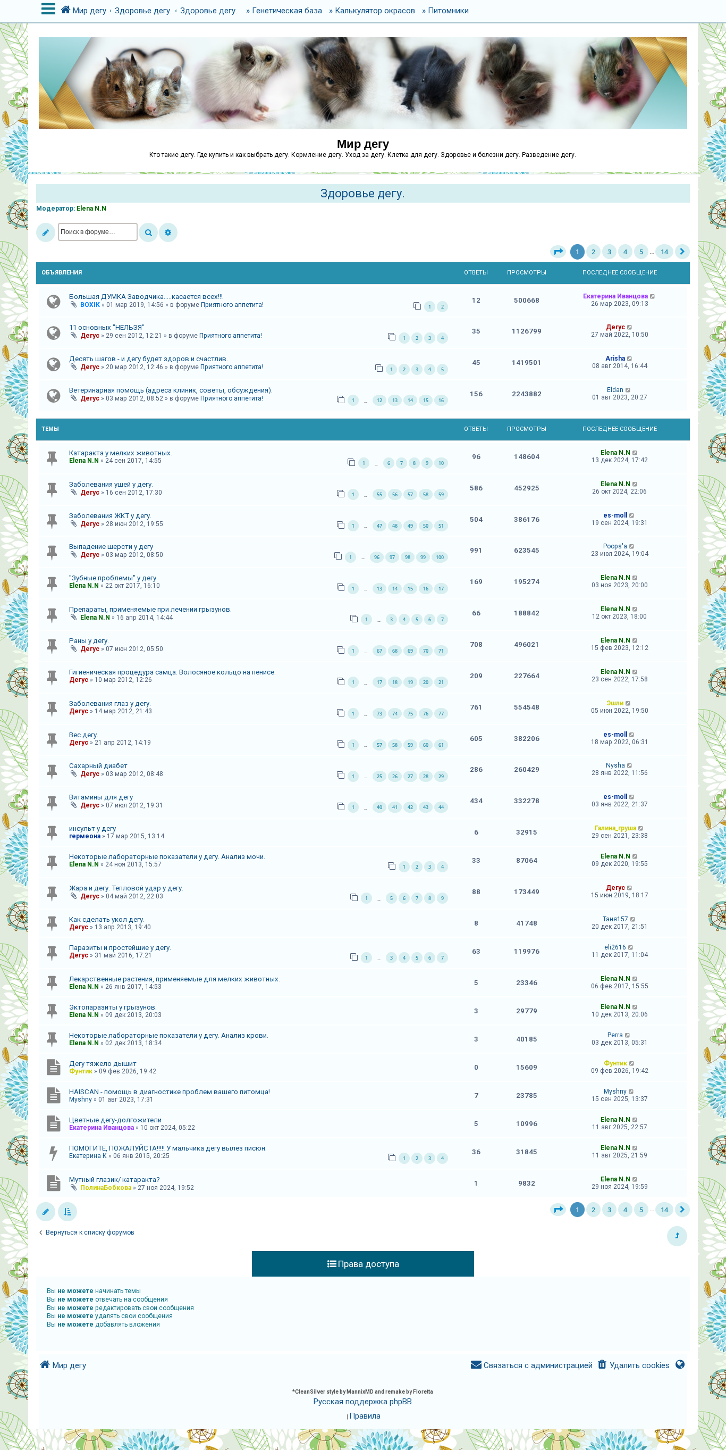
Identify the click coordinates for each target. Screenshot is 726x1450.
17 (441, 588)
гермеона (84, 836)
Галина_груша (615, 828)
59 (441, 494)
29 (441, 776)
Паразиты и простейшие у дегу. (120, 948)
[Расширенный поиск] (168, 232)
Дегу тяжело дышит (103, 1064)
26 (395, 776)
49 (410, 525)
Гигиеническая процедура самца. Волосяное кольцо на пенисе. (172, 672)
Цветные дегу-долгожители (115, 1120)
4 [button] (625, 251)
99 (423, 557)
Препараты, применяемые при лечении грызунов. (150, 609)
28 (425, 776)
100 (440, 557)
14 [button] (664, 251)
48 (395, 525)
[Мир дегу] (363, 78)
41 (395, 807)
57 (410, 494)
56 (395, 494)
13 (395, 400)
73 (379, 713)
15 (425, 400)
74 (395, 713)
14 (410, 400)
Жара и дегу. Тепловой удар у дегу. (126, 888)
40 (379, 807)
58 (425, 494)
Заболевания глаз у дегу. (110, 703)
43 (425, 807)
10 (441, 463)
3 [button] (609, 251)
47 (379, 525)
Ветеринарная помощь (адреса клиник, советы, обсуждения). (171, 390)
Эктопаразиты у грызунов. (113, 1007)
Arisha (615, 358)
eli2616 (615, 947)
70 (425, 650)
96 (376, 557)
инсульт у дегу (92, 828)
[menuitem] (633, 1365)
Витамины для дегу (101, 797)
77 (441, 713)
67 (379, 650)
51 (441, 525)
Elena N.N (91, 208)
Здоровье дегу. (362, 193)
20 (425, 682)
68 (395, 650)
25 (379, 776)
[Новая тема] (45, 232)
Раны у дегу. (89, 641)
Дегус (89, 335)
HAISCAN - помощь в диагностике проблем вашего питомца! (169, 1092)
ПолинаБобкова (105, 1187)
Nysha (615, 765)
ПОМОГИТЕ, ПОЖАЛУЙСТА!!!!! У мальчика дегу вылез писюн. (168, 1148)
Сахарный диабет (98, 766)
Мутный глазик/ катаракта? (114, 1180)
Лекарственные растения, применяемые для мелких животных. (174, 979)
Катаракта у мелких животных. (120, 453)
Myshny (80, 1099)
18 (395, 682)
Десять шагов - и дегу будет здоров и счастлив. (148, 359)
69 (410, 650)
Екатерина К (88, 1156)
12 (379, 400)
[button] (558, 251)
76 (425, 713)
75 (410, 713)
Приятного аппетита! (232, 305)
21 (441, 682)
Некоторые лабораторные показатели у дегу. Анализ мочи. (167, 857)
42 (410, 807)
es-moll (615, 515)
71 (441, 650)
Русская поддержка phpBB (363, 1401)
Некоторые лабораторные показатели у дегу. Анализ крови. (168, 1035)
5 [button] (641, 251)
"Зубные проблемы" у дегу (112, 578)
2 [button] (593, 251)
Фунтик (80, 1071)
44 (441, 807)
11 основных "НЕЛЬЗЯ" (107, 327)
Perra (615, 1035)
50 (425, 525)
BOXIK (90, 305)
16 (441, 400)
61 (441, 744)
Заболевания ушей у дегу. (111, 484)
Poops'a (615, 546)
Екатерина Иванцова (615, 296)
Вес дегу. (83, 735)
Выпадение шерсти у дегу (111, 547)
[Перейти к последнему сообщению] (652, 296)
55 (379, 494)
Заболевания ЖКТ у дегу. (110, 516)
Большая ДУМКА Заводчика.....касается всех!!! (146, 297)
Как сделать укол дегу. (107, 919)
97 (392, 557)
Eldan (615, 390)
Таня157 (615, 919)
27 (410, 776)
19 (410, 682)
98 (407, 557)
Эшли (615, 703)
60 (425, 744)
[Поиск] (148, 232)
